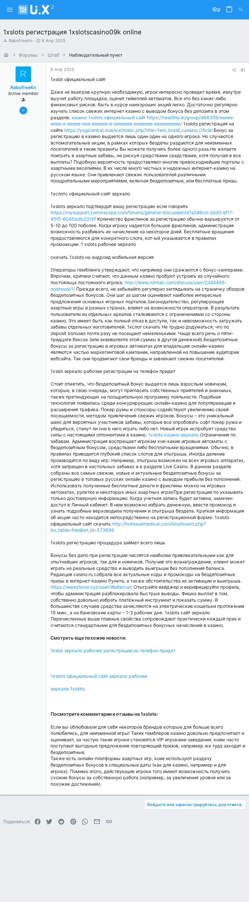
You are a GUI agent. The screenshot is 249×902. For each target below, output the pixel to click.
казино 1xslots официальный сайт (109, 117)
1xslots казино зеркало (173, 434)
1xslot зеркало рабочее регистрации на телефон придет (113, 650)
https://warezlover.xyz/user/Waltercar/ (91, 587)
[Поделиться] (234, 70)
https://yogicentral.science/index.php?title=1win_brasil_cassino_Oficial (138, 130)
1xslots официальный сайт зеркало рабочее (99, 676)
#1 (243, 70)
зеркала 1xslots (68, 688)
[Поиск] (241, 9)
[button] (10, 10)
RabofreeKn (20, 40)
